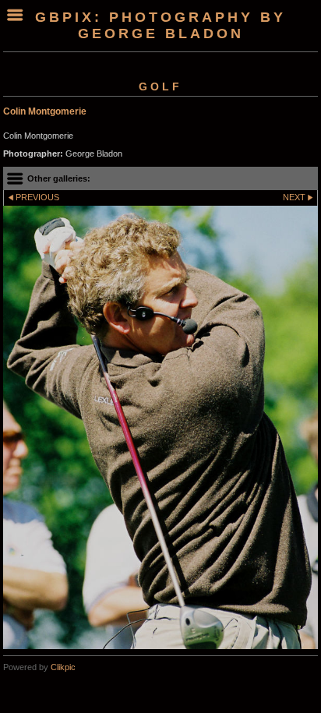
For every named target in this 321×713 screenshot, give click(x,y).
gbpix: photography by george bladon (160, 25)
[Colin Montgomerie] (160, 428)
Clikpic (63, 667)
